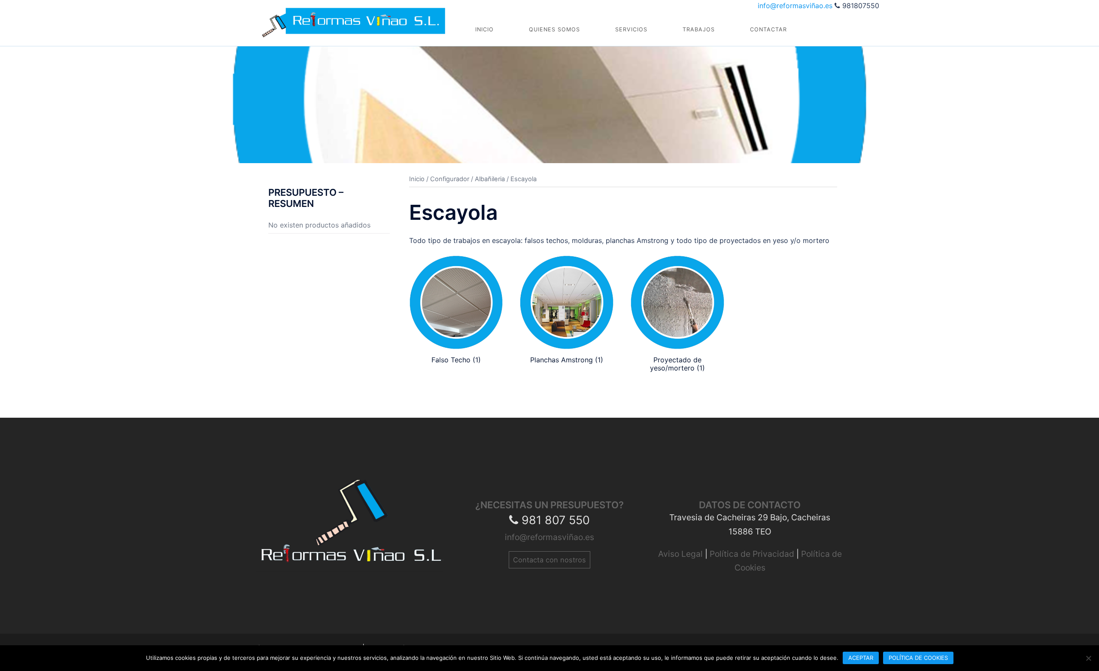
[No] (1088, 658)
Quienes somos (554, 29)
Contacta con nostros (549, 560)
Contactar (768, 29)
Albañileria (490, 179)
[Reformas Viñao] (353, 18)
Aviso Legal (681, 554)
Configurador (449, 179)
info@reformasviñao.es (796, 5)
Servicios (631, 29)
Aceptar (860, 657)
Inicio (484, 29)
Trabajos (699, 29)
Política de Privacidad (753, 554)
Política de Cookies (918, 657)
